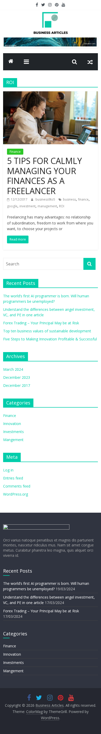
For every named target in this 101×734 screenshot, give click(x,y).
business (69, 199)
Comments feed (16, 486)
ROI (61, 206)
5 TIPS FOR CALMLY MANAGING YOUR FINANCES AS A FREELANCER (44, 175)
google (12, 206)
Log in (8, 470)
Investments (13, 431)
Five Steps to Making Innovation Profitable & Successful (50, 339)
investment (27, 206)
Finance (15, 151)
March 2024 (13, 369)
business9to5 (45, 199)
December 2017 (16, 385)
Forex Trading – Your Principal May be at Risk (41, 322)
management (47, 206)
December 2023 (16, 377)
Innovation (12, 423)
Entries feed (13, 478)
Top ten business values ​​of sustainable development (47, 330)
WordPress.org (15, 494)
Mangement (13, 439)
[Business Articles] (11, 61)
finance (83, 199)
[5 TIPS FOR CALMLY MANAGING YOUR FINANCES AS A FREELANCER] (50, 94)
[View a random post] (90, 61)
